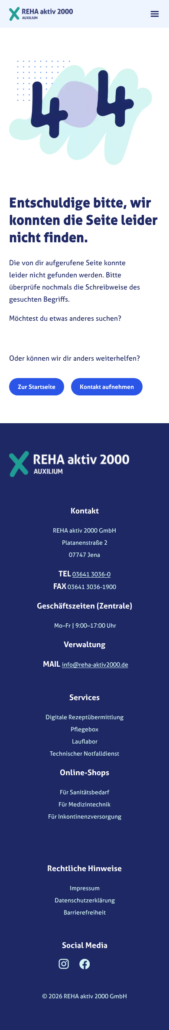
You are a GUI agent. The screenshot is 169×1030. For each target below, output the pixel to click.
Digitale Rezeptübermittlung (85, 717)
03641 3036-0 (91, 574)
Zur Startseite (36, 386)
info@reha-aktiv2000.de (95, 664)
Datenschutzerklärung (85, 900)
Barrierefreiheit (85, 912)
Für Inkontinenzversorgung (84, 816)
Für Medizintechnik (84, 804)
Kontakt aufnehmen (107, 386)
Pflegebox (84, 729)
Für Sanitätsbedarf (84, 792)
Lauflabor (85, 741)
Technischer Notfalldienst (84, 753)
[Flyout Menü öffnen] (155, 14)
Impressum (85, 888)
